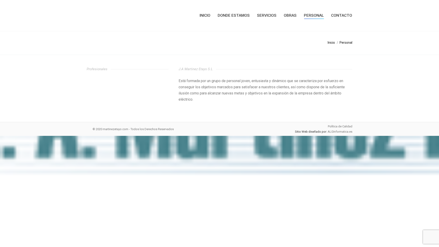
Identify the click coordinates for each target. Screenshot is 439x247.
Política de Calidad (340, 126)
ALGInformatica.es (340, 131)
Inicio (331, 42)
